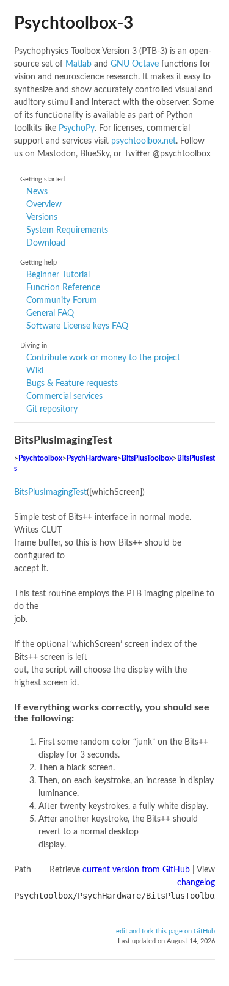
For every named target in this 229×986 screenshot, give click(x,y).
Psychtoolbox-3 (73, 23)
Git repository (52, 409)
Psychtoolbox (40, 458)
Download (45, 243)
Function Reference (63, 287)
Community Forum (61, 300)
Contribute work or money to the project (103, 358)
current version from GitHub (136, 870)
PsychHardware (92, 458)
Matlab (78, 64)
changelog (196, 882)
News (37, 192)
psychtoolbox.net (143, 141)
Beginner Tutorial (58, 275)
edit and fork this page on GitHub (165, 932)
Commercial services (64, 396)
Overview (44, 204)
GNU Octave (135, 64)
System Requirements (67, 230)
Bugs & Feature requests (72, 383)
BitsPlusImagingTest (50, 492)
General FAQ (50, 313)
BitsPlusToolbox (147, 458)
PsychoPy (77, 128)
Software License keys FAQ (77, 326)
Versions (41, 217)
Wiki (34, 371)
